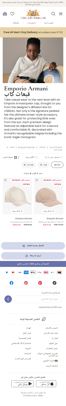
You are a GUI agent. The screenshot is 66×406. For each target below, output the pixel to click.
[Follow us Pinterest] (40, 284)
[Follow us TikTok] (54, 284)
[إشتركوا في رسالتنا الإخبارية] (8, 299)
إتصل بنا (55, 338)
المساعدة (27, 353)
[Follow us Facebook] (11, 284)
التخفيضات (31, 23)
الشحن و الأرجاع (52, 328)
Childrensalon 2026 (33, 395)
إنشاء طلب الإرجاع (51, 333)
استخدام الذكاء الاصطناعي (21, 343)
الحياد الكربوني (50, 360)
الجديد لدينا (48, 23)
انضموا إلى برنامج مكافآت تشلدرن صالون (33, 263)
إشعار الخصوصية (25, 338)
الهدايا (28, 328)
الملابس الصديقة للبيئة (30, 319)
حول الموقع (53, 343)
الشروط (28, 348)
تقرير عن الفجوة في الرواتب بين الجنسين (47, 354)
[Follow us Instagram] (26, 284)
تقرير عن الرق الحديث (23, 358)
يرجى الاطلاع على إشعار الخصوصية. (50, 307)
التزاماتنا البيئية (52, 366)
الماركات (16, 23)
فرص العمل (27, 333)
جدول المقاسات (52, 348)
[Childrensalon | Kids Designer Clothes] (33, 13)
